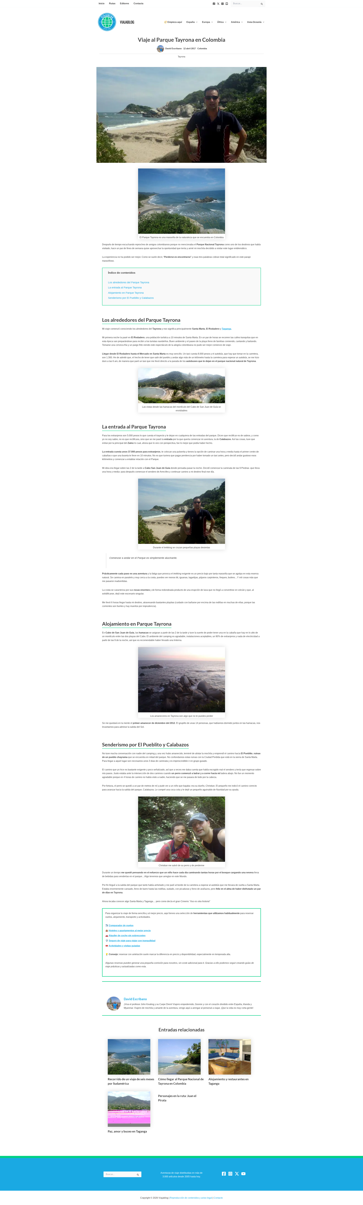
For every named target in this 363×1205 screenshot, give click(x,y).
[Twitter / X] (237, 1174)
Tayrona (181, 56)
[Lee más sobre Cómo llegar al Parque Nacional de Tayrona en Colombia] (179, 1056)
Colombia (202, 48)
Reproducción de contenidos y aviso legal (191, 1198)
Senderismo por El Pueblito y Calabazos (131, 297)
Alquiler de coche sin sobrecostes (127, 935)
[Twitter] (218, 3)
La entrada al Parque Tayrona (125, 287)
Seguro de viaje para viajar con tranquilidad (132, 940)
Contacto (218, 1198)
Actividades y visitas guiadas (124, 946)
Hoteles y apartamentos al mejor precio (130, 930)
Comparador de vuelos (121, 925)
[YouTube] (226, 3)
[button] (196, 22)
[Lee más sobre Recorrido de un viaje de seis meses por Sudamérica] (129, 1056)
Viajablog (127, 22)
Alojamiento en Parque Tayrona (126, 292)
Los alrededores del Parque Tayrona (128, 282)
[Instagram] (222, 3)
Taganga (226, 329)
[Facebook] (214, 3)
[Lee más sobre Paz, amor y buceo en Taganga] (129, 1109)
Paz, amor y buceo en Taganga (127, 1131)
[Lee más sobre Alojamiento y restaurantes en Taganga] (229, 1056)
